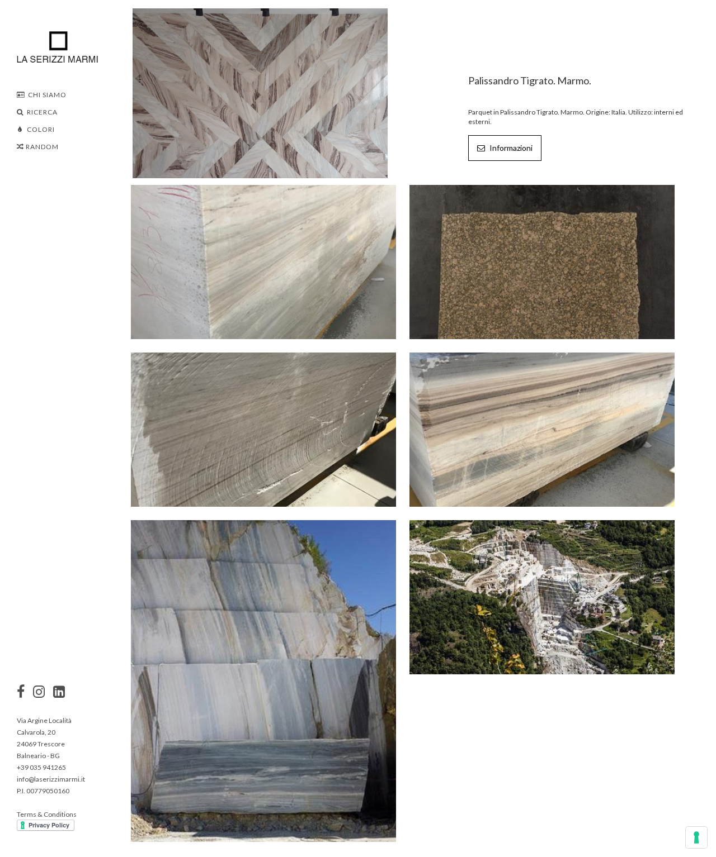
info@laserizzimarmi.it (51, 779)
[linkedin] (59, 692)
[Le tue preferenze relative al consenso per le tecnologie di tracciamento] (696, 837)
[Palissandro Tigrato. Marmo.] (260, 92)
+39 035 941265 (41, 767)
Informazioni (510, 148)
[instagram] (21, 692)
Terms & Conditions (47, 814)
